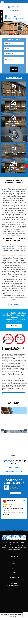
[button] (2, 430)
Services (14, 567)
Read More (14, 304)
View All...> (14, 455)
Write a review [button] (15, 493)
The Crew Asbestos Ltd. (12, 609)
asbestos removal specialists (14, 248)
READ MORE (14, 551)
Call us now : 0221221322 (14, 471)
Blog (14, 570)
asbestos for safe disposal (16, 357)
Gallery (14, 568)
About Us (14, 563)
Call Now (14, 326)
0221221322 (15, 11)
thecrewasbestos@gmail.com (14, 19)
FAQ (14, 565)
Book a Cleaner (14, 467)
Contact (14, 572)
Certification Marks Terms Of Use (13, 394)
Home (14, 561)
